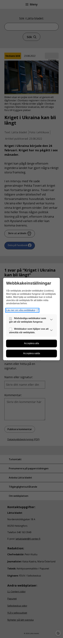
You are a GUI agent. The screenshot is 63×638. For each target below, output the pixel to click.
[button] (51, 320)
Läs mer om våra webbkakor (20, 310)
